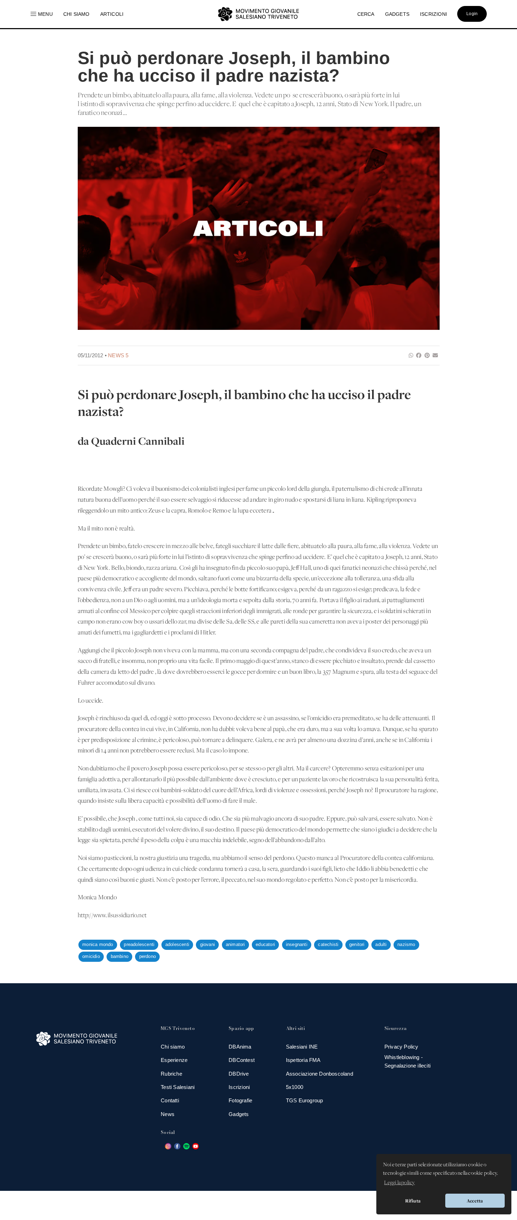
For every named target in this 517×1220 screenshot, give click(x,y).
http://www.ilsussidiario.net (112, 915)
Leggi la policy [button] (399, 1183)
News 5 (118, 355)
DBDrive (239, 1074)
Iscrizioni (239, 1087)
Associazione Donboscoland (319, 1074)
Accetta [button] (475, 1201)
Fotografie (240, 1100)
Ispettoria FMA (303, 1060)
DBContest (242, 1060)
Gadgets (239, 1114)
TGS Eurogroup (304, 1100)
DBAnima (240, 1047)
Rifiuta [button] (413, 1201)
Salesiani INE (302, 1047)
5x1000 (294, 1087)
